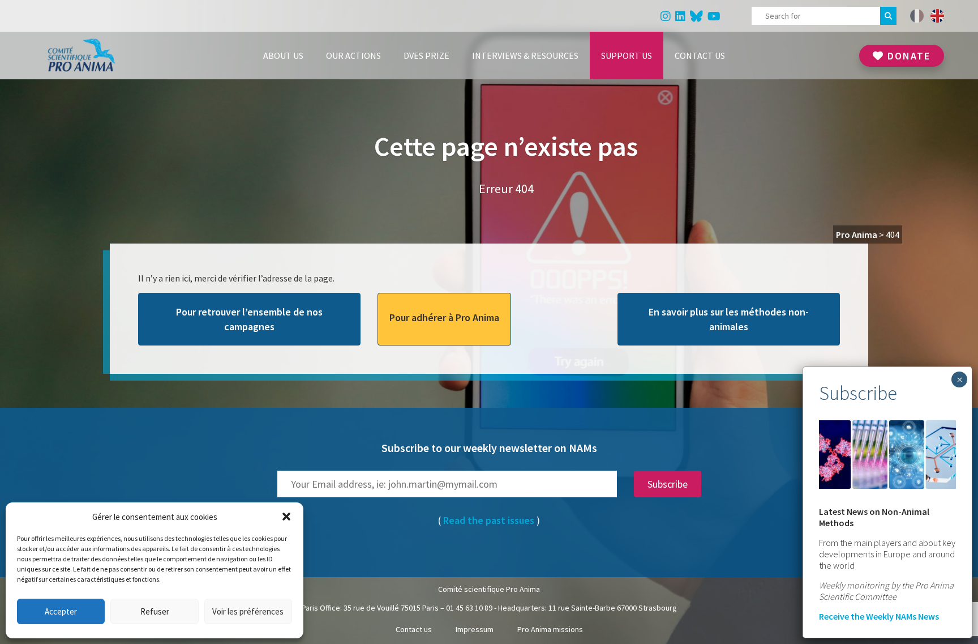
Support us (626, 55)
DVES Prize (426, 55)
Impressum (475, 629)
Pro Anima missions (550, 629)
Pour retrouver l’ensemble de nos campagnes (249, 318)
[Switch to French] (917, 16)
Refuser (154, 611)
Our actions (353, 55)
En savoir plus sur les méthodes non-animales (729, 318)
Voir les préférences (248, 611)
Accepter (61, 611)
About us (283, 55)
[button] (286, 516)
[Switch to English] (937, 16)
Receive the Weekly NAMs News (879, 616)
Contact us (700, 55)
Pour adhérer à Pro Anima (444, 317)
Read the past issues (488, 520)
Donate (907, 55)
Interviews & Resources (525, 55)
